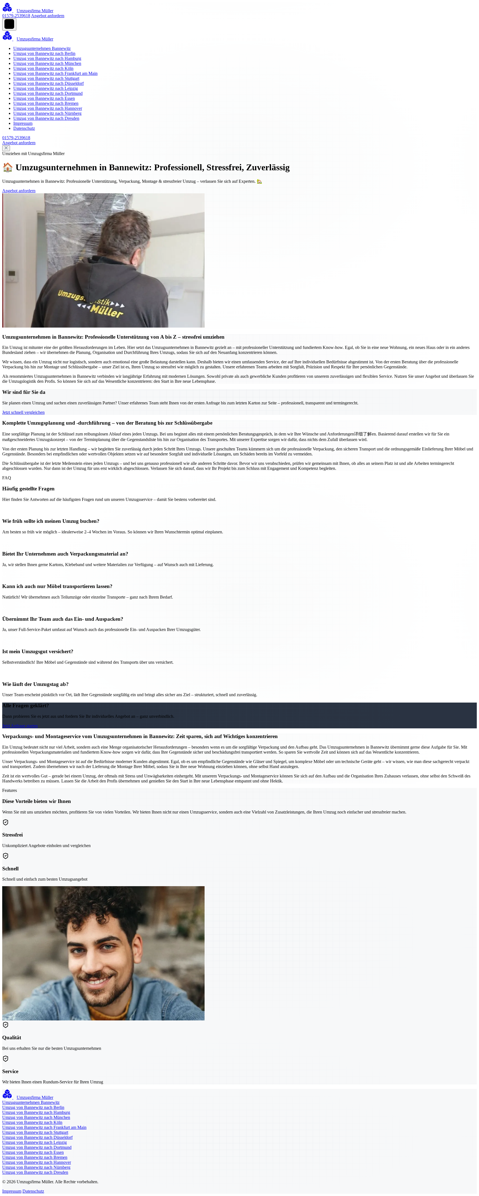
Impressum (22, 123)
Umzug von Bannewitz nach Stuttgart (46, 78)
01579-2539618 (16, 15)
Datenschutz (24, 128)
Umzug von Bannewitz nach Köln (43, 68)
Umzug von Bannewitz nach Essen (44, 98)
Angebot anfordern (47, 15)
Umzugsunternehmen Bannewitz (42, 48)
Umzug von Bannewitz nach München (47, 63)
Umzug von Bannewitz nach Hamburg (47, 58)
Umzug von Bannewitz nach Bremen (45, 103)
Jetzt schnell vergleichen (23, 412)
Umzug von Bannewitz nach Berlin (44, 53)
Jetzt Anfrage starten (20, 725)
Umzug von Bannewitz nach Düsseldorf (48, 83)
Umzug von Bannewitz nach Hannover (47, 108)
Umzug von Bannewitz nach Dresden (46, 118)
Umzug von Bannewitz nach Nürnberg (47, 113)
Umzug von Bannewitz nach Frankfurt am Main (55, 73)
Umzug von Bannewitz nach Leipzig (45, 88)
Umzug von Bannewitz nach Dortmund (48, 93)
